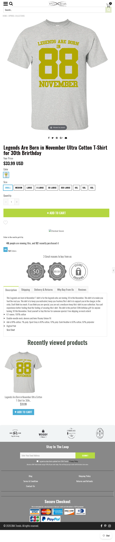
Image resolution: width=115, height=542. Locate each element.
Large (29, 187)
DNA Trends (16, 526)
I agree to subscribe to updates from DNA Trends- (58, 461)
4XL (76, 187)
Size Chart (11, 329)
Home (5, 15)
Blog (30, 476)
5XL (84, 187)
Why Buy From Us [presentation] (65, 289)
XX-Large (52, 187)
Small (8, 187)
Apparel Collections (17, 15)
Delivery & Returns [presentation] (43, 289)
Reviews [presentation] (82, 289)
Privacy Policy (73, 461)
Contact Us (30, 486)
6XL (92, 187)
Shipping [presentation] (25, 289)
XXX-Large (65, 187)
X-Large (40, 187)
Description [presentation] (11, 290)
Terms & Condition (30, 481)
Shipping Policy (84, 476)
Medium (18, 187)
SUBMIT (85, 455)
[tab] (11, 289)
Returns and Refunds (84, 481)
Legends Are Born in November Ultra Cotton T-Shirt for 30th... (23, 398)
